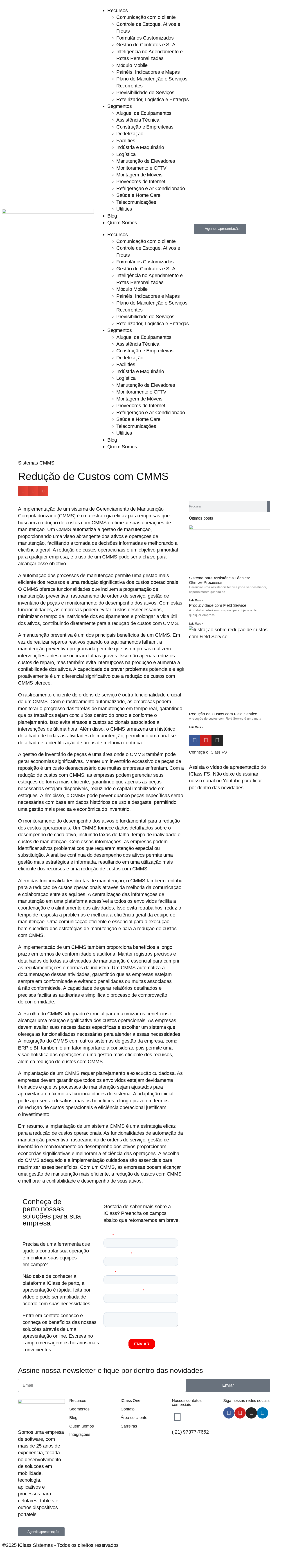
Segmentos (119, 106)
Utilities (124, 209)
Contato (128, 1409)
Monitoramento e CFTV (141, 168)
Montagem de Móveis (139, 175)
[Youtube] (206, 740)
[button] (23, 491)
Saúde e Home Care (138, 195)
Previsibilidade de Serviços (145, 92)
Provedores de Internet (140, 181)
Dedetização (129, 133)
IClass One (130, 1400)
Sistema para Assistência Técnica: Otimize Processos (219, 580)
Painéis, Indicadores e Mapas (148, 72)
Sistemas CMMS (36, 463)
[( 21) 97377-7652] (177, 1417)
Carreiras (129, 1426)
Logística (126, 154)
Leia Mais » (196, 600)
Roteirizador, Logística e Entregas (152, 99)
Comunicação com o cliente (146, 17)
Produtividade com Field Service (217, 605)
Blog (112, 216)
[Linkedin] (262, 1413)
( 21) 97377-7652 (190, 1432)
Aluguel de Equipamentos (144, 113)
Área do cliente (134, 1417)
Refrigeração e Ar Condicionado (150, 188)
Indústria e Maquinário (140, 147)
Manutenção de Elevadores (145, 161)
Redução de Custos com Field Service (223, 714)
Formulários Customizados (145, 38)
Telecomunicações (136, 202)
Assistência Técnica (137, 120)
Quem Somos (122, 222)
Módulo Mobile (132, 65)
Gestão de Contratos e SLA (146, 44)
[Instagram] (217, 740)
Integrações (79, 1434)
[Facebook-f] (194, 740)
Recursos (117, 10)
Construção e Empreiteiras (145, 127)
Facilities (125, 140)
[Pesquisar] (268, 506)
